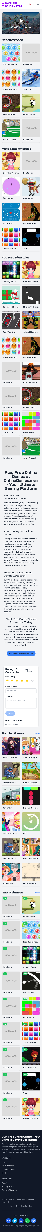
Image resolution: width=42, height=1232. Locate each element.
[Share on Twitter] (14, 1220)
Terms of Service (9, 1190)
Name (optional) (12, 686)
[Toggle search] (26, 4)
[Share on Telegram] (33, 1220)
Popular (24, 1206)
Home (4, 1162)
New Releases (8, 1165)
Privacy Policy (8, 1186)
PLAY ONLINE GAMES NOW (21, 653)
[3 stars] (17, 681)
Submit (10, 713)
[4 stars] (22, 681)
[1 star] (7, 681)
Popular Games (8, 1169)
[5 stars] (27, 681)
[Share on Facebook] (8, 1220)
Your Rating (10, 677)
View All (36, 733)
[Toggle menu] (38, 4)
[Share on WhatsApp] (27, 1220)
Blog (4, 1173)
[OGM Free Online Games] (3, 4)
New (18, 1206)
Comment (9, 696)
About (4, 1183)
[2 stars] (12, 681)
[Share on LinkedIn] (21, 1220)
